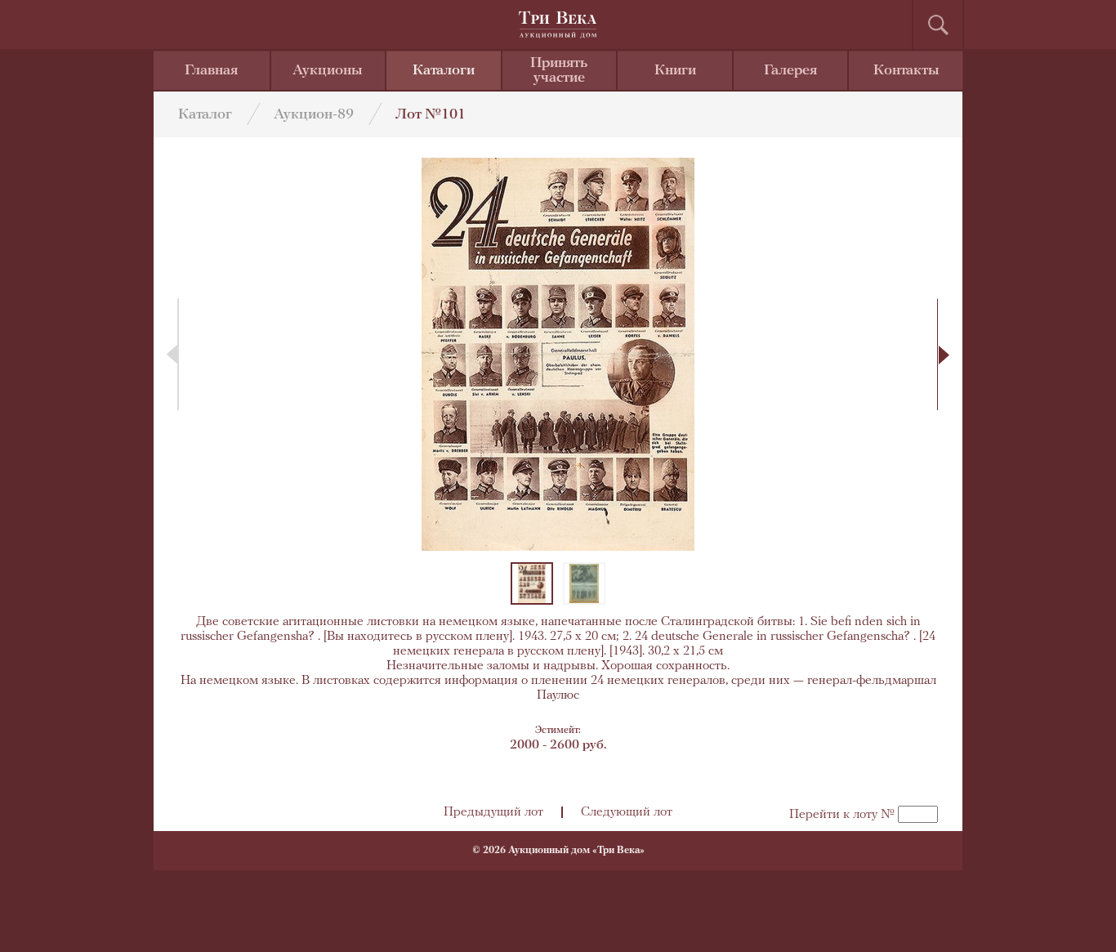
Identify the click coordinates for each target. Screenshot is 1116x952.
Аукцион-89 (314, 115)
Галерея (790, 71)
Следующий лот (626, 812)
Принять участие (558, 71)
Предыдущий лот (493, 812)
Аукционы (327, 71)
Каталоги (444, 71)
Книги (675, 71)
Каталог (205, 115)
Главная (211, 71)
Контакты (906, 71)
